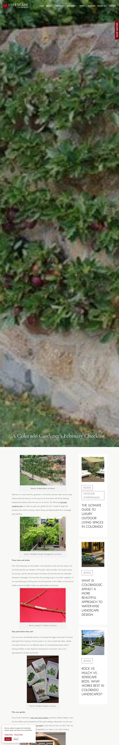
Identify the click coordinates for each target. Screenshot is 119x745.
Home (41, 6)
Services (59, 6)
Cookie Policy (8, 734)
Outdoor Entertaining (92, 495)
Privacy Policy (18, 734)
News (81, 6)
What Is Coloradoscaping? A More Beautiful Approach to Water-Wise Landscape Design (92, 597)
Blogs (87, 487)
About (48, 6)
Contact (112, 6)
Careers (91, 6)
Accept (8, 739)
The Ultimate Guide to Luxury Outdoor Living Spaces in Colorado (92, 516)
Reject (16, 739)
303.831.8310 (117, 30)
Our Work (71, 6)
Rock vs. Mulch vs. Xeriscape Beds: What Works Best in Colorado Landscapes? (93, 681)
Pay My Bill (102, 6)
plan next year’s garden (40, 717)
